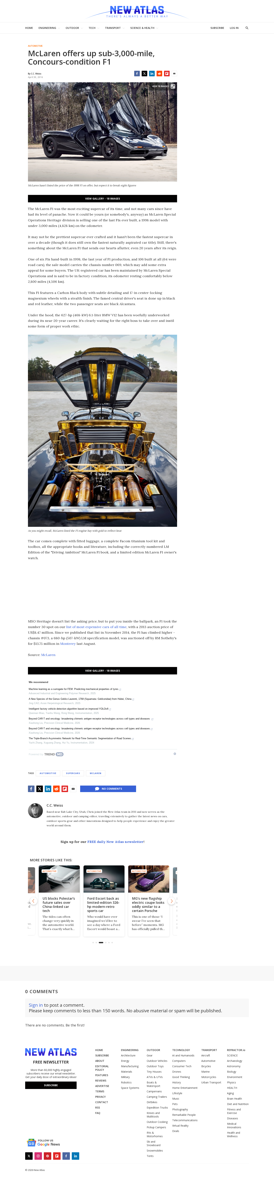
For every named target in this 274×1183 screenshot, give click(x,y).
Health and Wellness (233, 1134)
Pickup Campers (156, 1127)
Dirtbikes (152, 1102)
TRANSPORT (113, 28)
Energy (125, 1061)
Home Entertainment (185, 1088)
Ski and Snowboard (153, 1143)
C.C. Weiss (55, 805)
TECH (92, 28)
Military (125, 1077)
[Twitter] (144, 73)
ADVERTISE (102, 1086)
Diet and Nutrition (238, 1104)
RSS (97, 1107)
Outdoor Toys (155, 1066)
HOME (29, 28)
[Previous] (33, 901)
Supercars (73, 773)
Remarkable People (184, 1115)
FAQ (97, 1113)
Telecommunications (185, 1120)
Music (175, 1098)
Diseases (232, 1118)
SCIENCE (232, 1055)
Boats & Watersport (153, 1084)
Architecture (128, 1055)
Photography (180, 1109)
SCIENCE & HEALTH (142, 28)
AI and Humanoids (183, 1055)
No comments (112, 788)
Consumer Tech (181, 1066)
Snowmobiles (155, 1150)
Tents (150, 1156)
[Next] (171, 901)
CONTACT (101, 1102)
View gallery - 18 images (102, 198)
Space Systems (130, 1088)
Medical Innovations (234, 1125)
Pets (175, 1104)
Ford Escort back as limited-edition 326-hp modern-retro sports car (102, 904)
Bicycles (206, 1066)
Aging (230, 1093)
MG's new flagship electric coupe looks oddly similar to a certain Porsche (146, 904)
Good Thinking (181, 1077)
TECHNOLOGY (181, 1050)
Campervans (154, 1091)
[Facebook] (137, 73)
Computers (179, 1061)
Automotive (35, 46)
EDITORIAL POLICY (102, 1067)
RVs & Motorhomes (155, 1134)
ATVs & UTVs (155, 1077)
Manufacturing (129, 1066)
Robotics (126, 1082)
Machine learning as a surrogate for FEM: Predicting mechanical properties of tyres (73, 689)
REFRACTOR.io (236, 1050)
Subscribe (51, 1085)
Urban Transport (211, 1082)
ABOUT (99, 1061)
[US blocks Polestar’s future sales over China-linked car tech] (57, 879)
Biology (231, 1071)
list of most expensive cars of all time (96, 627)
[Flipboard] (167, 73)
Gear (149, 1055)
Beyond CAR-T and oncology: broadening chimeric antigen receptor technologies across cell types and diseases (90, 718)
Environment (234, 1077)
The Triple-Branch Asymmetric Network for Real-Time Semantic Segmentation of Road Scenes (80, 738)
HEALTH (232, 1088)
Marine (205, 1071)
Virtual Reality (180, 1125)
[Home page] (137, 11)
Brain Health (234, 1098)
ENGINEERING (47, 28)
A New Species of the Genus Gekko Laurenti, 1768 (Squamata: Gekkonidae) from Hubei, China (80, 699)
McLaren (48, 655)
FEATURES (101, 1075)
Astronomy (233, 1066)
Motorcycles (208, 1077)
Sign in (36, 1005)
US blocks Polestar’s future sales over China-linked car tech (57, 904)
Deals (175, 1131)
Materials (126, 1071)
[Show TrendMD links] (174, 753)
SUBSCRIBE (217, 28)
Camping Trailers (157, 1096)
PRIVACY (100, 1096)
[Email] (174, 73)
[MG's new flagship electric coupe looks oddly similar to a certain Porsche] (147, 879)
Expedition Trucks (157, 1107)
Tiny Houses (154, 1071)
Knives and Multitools (153, 1114)
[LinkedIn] (152, 73)
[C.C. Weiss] (35, 810)
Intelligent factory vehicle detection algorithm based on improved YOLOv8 (68, 708)
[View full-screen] (173, 86)
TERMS (99, 1091)
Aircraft (205, 1055)
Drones (176, 1071)
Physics (231, 1082)
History (176, 1082)
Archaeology (234, 1061)
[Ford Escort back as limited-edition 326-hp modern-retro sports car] (102, 879)
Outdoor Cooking (157, 1122)
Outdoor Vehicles (157, 1061)
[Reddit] (159, 73)
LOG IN (234, 28)
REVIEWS (100, 1080)
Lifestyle (177, 1093)
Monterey (68, 643)
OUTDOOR (72, 28)
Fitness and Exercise (234, 1111)
